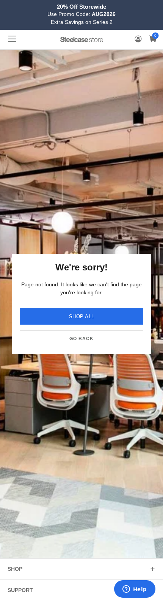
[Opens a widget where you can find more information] (134, 589)
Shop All (81, 316)
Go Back (81, 338)
